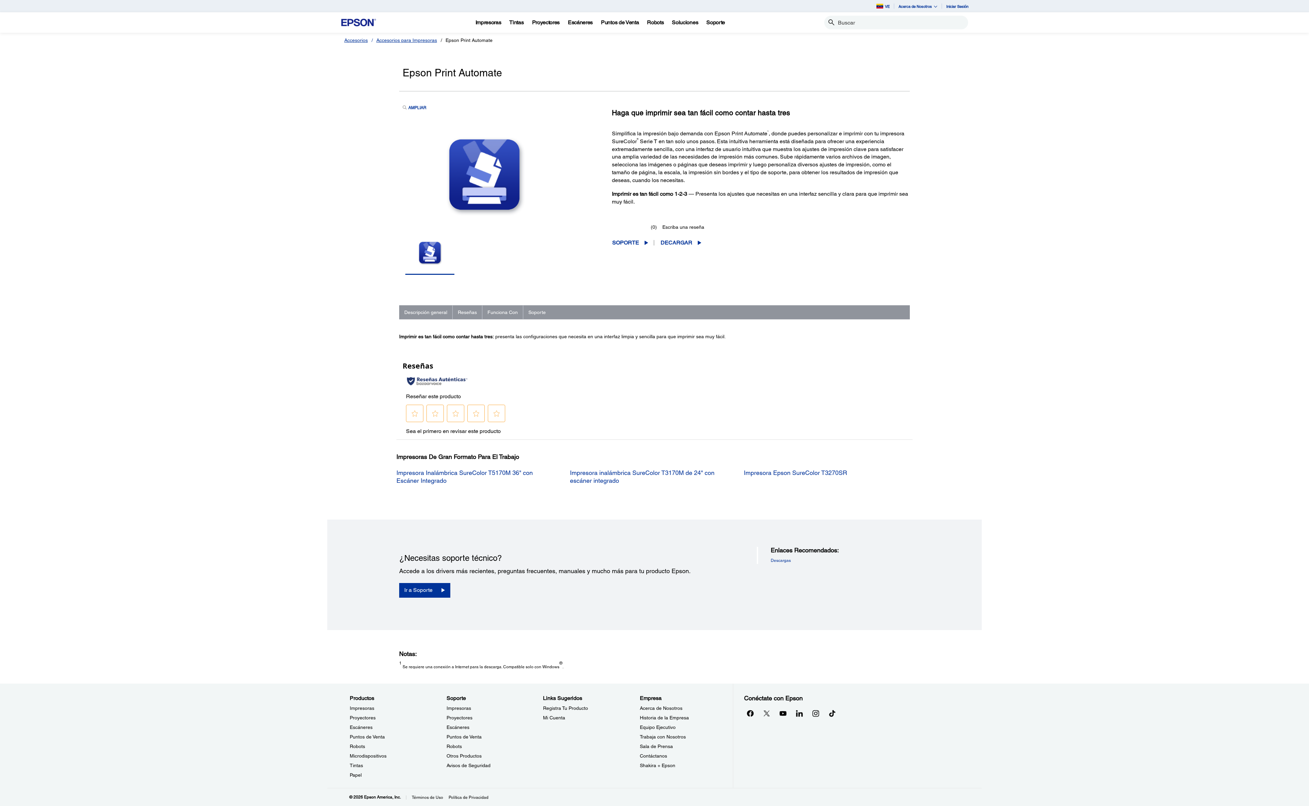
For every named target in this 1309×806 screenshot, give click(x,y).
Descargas (781, 560)
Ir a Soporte (418, 590)
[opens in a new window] (832, 713)
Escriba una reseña (683, 227)
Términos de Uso (427, 797)
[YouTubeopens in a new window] (783, 713)
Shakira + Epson (657, 765)
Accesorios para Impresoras (406, 40)
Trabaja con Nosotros (663, 737)
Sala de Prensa (656, 746)
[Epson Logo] (358, 22)
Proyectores (363, 717)
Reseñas (467, 312)
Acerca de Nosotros (661, 708)
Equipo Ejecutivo (658, 727)
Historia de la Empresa (664, 717)
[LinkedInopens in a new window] (799, 713)
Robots (357, 746)
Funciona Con (502, 312)
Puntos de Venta (367, 737)
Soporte (625, 242)
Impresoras (362, 708)
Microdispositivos (368, 756)
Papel (356, 775)
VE (887, 6)
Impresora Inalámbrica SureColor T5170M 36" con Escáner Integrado (464, 476)
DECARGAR (676, 242)
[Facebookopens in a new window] (750, 713)
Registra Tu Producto (565, 708)
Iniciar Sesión (957, 6)
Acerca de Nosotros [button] (915, 6)
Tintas (356, 765)
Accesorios (356, 40)
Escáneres (361, 727)
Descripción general (425, 312)
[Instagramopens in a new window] (816, 713)
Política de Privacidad (468, 797)
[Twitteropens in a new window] (767, 713)
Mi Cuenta (554, 717)
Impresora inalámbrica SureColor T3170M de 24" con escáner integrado (642, 476)
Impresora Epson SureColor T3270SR (795, 472)
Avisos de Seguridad (469, 765)
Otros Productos (464, 756)
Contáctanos (653, 756)
